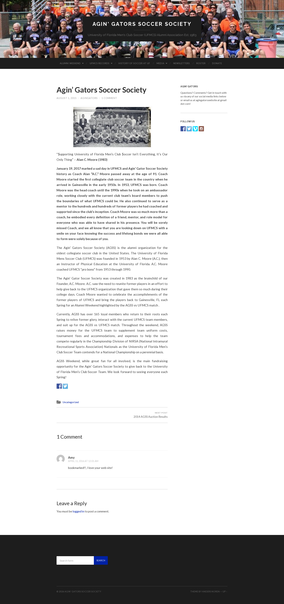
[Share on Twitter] (65, 386)
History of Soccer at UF (134, 63)
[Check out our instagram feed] (201, 128)
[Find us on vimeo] (195, 128)
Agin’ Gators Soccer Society (101, 89)
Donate (217, 63)
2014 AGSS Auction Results (151, 414)
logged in (78, 511)
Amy (71, 457)
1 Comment (109, 98)
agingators (89, 98)
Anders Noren (211, 591)
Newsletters (181, 63)
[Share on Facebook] (59, 386)
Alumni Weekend (70, 63)
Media (160, 63)
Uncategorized (70, 402)
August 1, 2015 (67, 98)
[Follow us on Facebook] (183, 128)
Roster (201, 63)
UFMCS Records (99, 63)
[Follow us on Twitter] (189, 128)
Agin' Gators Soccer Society (142, 24)
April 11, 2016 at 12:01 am (83, 461)
